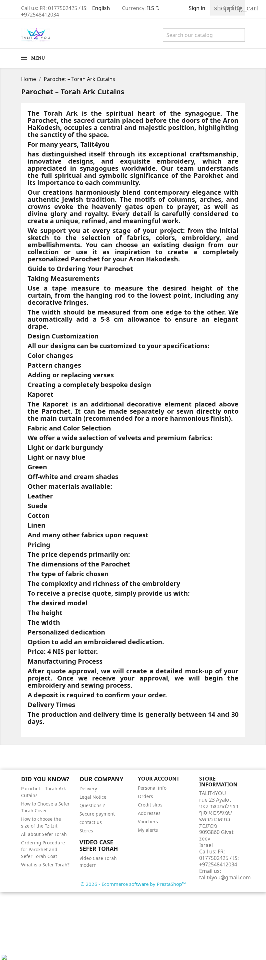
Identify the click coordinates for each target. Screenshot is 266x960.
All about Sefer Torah (44, 834)
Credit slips (150, 805)
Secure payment (97, 814)
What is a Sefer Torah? (45, 865)
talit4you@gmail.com (225, 877)
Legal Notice (92, 797)
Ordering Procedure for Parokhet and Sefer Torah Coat (43, 849)
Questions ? (92, 805)
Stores (86, 831)
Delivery (88, 788)
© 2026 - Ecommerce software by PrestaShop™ (133, 884)
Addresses (149, 813)
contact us (90, 822)
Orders (145, 796)
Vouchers (148, 821)
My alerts (148, 830)
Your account (158, 778)
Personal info (152, 788)
